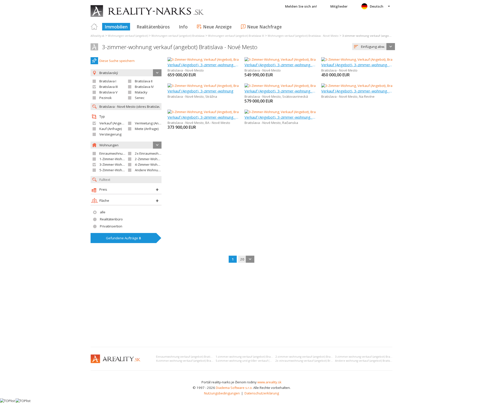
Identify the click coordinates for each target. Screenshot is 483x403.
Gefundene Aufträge (123, 238)
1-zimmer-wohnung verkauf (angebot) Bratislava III (248, 356)
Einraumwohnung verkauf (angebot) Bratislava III (187, 356)
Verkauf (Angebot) (113, 123)
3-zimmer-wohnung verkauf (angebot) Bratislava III (368, 356)
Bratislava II (143, 81)
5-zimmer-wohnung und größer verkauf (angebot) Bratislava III (256, 360)
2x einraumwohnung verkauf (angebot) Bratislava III (309, 360)
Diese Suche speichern (117, 60)
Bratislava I (107, 81)
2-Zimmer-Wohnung (150, 159)
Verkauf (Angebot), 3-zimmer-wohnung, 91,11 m (280, 64)
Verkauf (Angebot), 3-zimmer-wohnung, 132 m (356, 90)
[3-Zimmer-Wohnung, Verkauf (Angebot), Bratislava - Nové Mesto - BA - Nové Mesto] (230, 112)
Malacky (141, 92)
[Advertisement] (241, 305)
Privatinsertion (111, 226)
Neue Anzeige (217, 27)
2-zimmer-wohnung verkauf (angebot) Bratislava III (308, 356)
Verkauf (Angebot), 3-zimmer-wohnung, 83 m (203, 64)
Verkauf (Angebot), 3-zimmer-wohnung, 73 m (203, 117)
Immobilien (116, 27)
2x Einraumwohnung (151, 153)
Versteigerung (110, 134)
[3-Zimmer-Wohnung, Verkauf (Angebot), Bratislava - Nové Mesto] (217, 59)
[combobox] (373, 46)
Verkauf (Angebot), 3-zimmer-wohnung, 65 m (356, 64)
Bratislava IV (144, 86)
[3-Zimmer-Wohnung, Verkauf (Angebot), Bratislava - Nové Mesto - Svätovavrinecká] (308, 85)
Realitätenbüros (153, 27)
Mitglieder (339, 6)
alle (102, 212)
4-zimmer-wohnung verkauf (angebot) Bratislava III (189, 360)
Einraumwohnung (113, 153)
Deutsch (376, 6)
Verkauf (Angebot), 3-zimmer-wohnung (200, 90)
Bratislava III (108, 86)
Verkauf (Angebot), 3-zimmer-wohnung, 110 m (280, 117)
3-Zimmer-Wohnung (114, 164)
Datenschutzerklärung (262, 393)
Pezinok (105, 97)
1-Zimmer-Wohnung (114, 159)
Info (183, 27)
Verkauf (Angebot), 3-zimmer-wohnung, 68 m (280, 90)
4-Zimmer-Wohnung (150, 164)
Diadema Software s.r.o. (234, 387)
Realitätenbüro (111, 219)
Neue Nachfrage (264, 27)
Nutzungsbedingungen (222, 393)
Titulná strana (94, 26)
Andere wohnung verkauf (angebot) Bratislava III (366, 360)
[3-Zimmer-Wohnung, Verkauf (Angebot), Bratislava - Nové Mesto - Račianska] (303, 112)
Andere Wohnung (148, 170)
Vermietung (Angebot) (152, 123)
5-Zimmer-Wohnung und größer (123, 170)
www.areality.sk (269, 382)
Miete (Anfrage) (147, 128)
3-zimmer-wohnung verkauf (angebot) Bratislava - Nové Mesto (179, 47)
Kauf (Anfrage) (110, 128)
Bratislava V (108, 92)
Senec (139, 97)
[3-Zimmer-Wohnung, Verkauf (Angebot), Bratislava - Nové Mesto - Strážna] (224, 85)
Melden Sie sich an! (301, 6)
